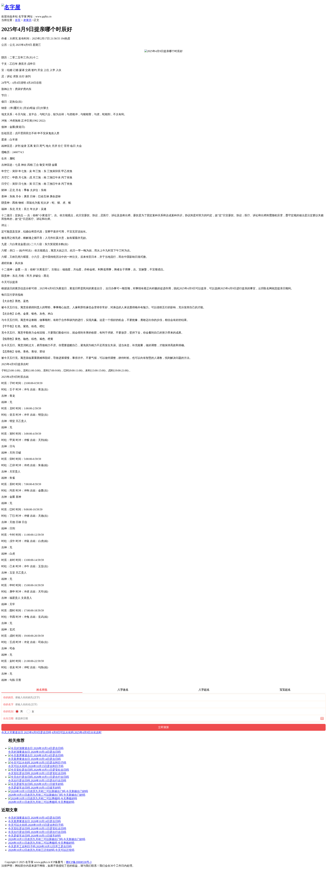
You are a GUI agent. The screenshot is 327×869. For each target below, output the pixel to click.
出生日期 (8, 718)
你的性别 (8, 711)
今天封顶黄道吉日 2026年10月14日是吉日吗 (34, 817)
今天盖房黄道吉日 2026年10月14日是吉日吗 (34, 821)
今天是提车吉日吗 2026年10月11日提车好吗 (34, 835)
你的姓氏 (8, 697)
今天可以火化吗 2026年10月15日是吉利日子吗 (35, 824)
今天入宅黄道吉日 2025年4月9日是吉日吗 (26, 732)
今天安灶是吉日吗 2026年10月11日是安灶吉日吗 (37, 828)
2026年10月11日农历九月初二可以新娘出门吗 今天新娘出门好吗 (46, 839)
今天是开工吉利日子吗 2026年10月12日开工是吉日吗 (40, 846)
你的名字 (8, 704)
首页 (17, 20)
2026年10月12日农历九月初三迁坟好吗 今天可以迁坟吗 (41, 850)
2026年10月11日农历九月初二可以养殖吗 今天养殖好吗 (41, 842)
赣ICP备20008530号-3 (78, 862)
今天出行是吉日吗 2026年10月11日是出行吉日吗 (37, 832)
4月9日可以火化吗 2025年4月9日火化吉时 (77, 732)
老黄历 (27, 20)
